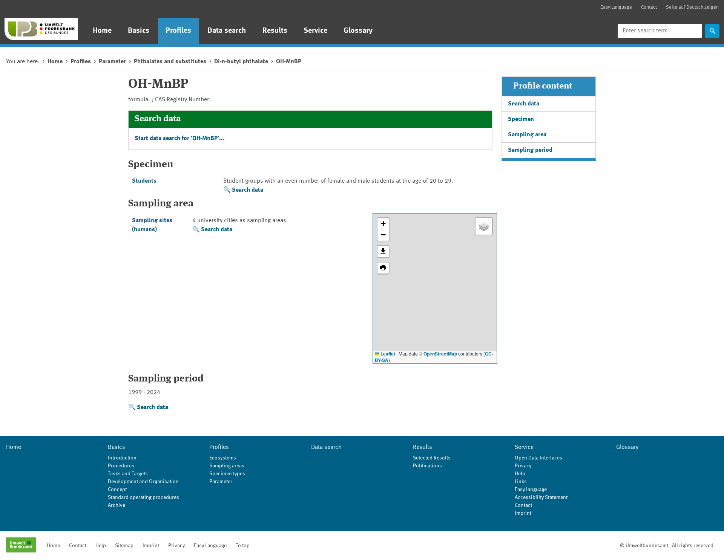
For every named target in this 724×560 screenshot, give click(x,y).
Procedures (121, 465)
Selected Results (432, 458)
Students (144, 181)
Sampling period (530, 150)
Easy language (531, 489)
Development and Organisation (143, 481)
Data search (226, 31)
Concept (117, 489)
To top (243, 545)
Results (274, 31)
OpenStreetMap (440, 353)
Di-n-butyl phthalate (241, 62)
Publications (427, 465)
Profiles (178, 31)
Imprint (523, 513)
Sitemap (124, 545)
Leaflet (387, 353)
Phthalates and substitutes (170, 62)
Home (102, 31)
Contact (649, 7)
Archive (116, 505)
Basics (138, 31)
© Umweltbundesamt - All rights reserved (666, 545)
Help (520, 473)
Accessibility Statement (541, 497)
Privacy (523, 465)
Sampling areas (226, 465)
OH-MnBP (288, 62)
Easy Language (616, 7)
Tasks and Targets (128, 473)
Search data (247, 190)
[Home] (41, 29)
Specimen (521, 119)
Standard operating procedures (143, 497)
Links (521, 481)
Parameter (112, 62)
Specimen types (227, 473)
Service (315, 31)
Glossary (358, 31)
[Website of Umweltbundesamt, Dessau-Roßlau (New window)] (21, 545)
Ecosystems (222, 458)
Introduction (122, 458)
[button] (383, 223)
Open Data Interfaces (538, 458)
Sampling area (527, 135)
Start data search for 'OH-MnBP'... (180, 139)
